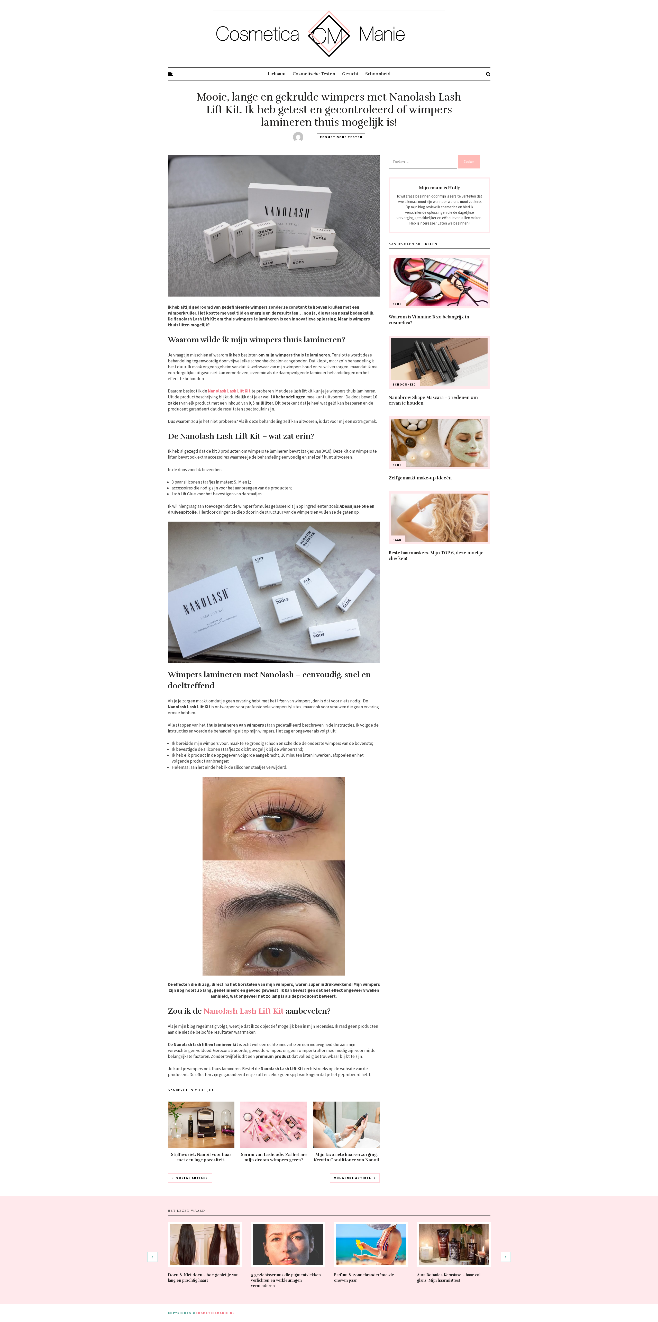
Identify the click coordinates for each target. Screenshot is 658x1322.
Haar (396, 540)
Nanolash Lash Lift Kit (229, 391)
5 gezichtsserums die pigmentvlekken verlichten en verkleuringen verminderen (286, 1280)
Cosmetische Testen (314, 74)
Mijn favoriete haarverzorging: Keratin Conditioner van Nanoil (346, 1157)
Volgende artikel (352, 1178)
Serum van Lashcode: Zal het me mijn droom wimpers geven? (274, 1157)
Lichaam (277, 74)
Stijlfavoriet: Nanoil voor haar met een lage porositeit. (201, 1157)
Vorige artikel (192, 1178)
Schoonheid (377, 74)
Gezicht (350, 74)
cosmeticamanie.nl (215, 1313)
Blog (397, 304)
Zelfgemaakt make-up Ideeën (420, 478)
